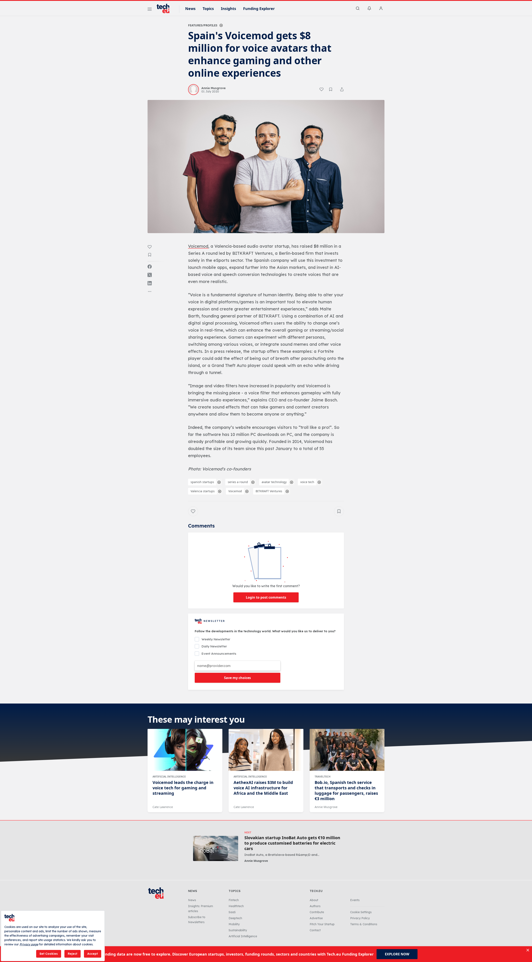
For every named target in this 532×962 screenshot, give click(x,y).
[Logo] (165, 8)
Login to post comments (266, 597)
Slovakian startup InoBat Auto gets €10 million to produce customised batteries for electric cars (292, 843)
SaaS (232, 912)
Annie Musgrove (326, 807)
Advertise (316, 918)
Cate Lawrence (163, 807)
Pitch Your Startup (322, 924)
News (190, 8)
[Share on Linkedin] (150, 283)
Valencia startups (203, 491)
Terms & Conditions (363, 924)
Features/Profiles (202, 25)
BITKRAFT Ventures (269, 491)
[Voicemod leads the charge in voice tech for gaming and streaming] (185, 750)
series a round (238, 482)
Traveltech (322, 776)
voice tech (307, 482)
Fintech (234, 900)
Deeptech (235, 918)
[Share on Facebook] (150, 266)
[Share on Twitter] (150, 275)
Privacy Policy (360, 918)
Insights (228, 8)
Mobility (234, 924)
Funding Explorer (259, 8)
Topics (208, 8)
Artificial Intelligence (169, 776)
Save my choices (237, 677)
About (314, 900)
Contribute (317, 912)
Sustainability (238, 930)
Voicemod (235, 491)
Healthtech (236, 906)
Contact (315, 930)
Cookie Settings (361, 912)
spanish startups (202, 482)
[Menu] (150, 10)
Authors (315, 906)
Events (355, 900)
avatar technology (274, 482)
